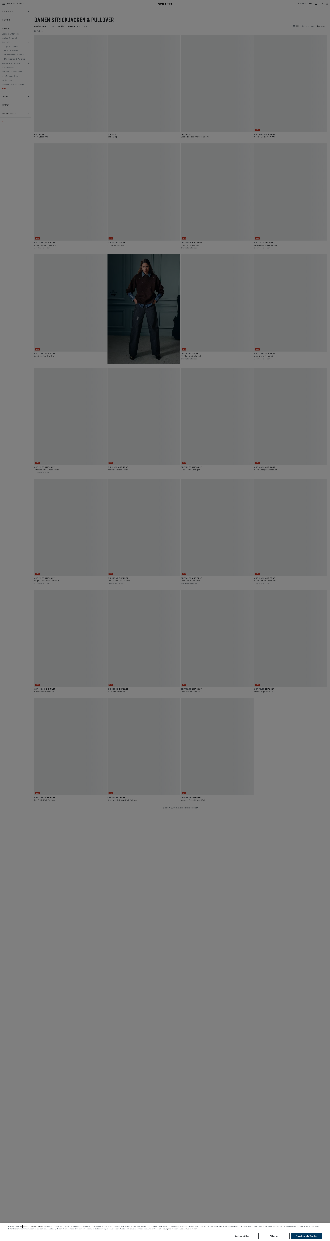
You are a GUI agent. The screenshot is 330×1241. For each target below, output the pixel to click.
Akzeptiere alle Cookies (306, 1236)
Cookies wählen (242, 1236)
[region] (165, 1232)
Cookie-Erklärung (161, 1229)
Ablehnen (274, 1236)
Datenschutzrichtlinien (188, 1229)
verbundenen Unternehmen (33, 1226)
